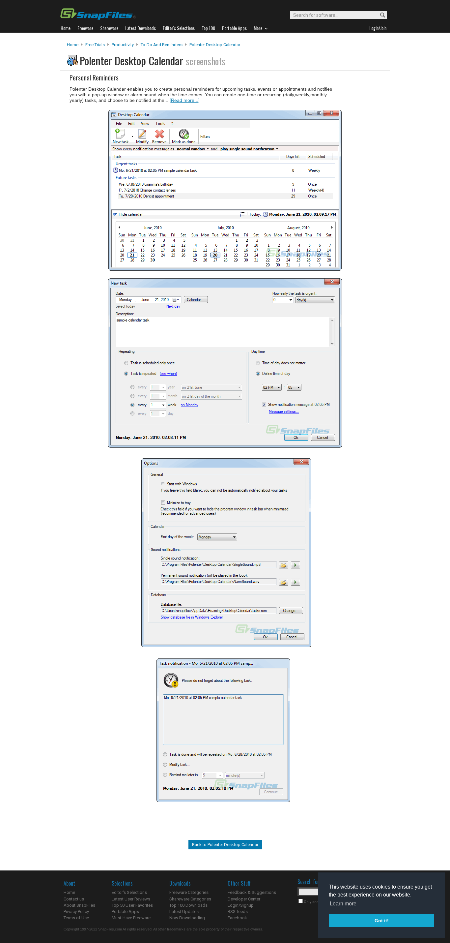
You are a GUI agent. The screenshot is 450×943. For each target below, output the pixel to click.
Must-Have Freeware (131, 917)
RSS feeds (238, 911)
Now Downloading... (188, 917)
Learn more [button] (343, 903)
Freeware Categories (189, 892)
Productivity (123, 44)
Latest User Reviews (131, 899)
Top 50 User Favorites (132, 905)
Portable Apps (125, 911)
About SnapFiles (79, 905)
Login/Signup (241, 905)
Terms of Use (76, 917)
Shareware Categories (190, 899)
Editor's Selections (129, 892)
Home (72, 44)
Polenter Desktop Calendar (214, 44)
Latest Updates (184, 911)
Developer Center (244, 899)
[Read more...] (185, 100)
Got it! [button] (382, 920)
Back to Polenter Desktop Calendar (225, 844)
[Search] (379, 15)
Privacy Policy (76, 911)
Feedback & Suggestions (252, 892)
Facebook (237, 917)
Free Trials (95, 44)
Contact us (74, 899)
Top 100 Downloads (188, 905)
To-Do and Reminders (162, 44)
